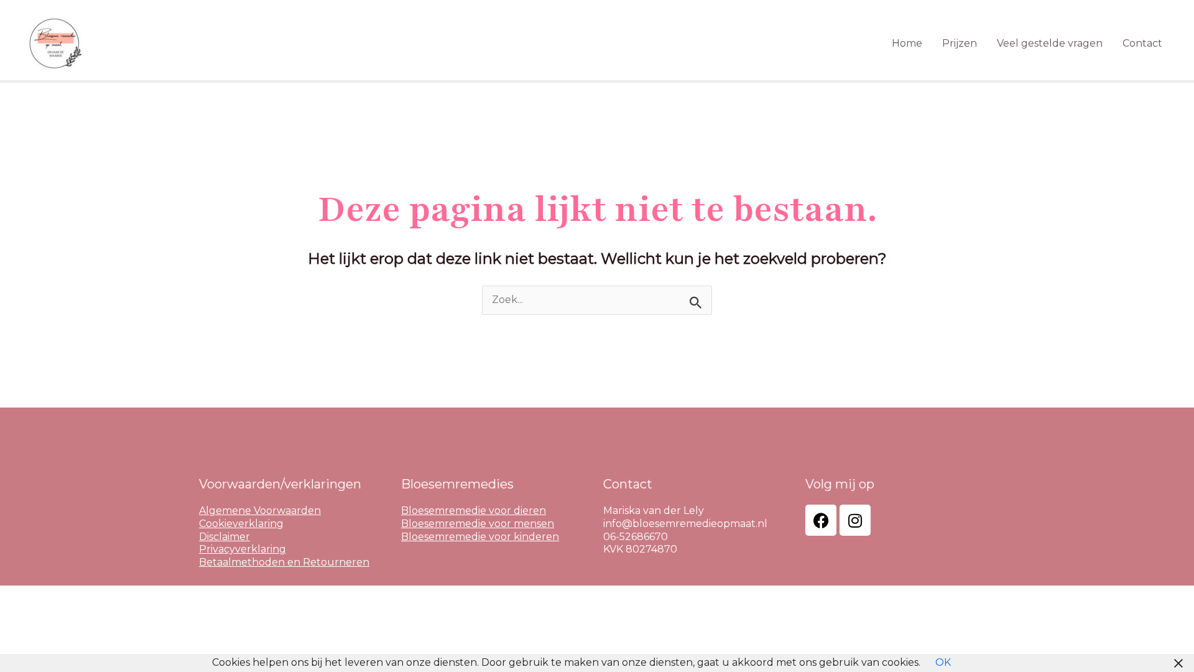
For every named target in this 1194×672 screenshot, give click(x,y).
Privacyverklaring (242, 549)
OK (943, 662)
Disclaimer (224, 537)
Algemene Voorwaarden (260, 510)
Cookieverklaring (241, 524)
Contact (1142, 43)
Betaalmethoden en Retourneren (284, 562)
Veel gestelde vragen (1050, 43)
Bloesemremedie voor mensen (477, 524)
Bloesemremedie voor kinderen (480, 537)
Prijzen (959, 43)
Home (907, 43)
